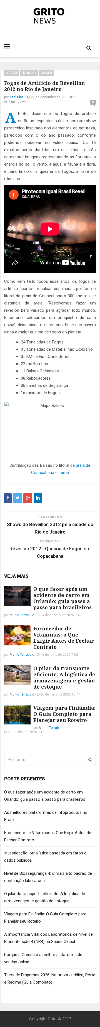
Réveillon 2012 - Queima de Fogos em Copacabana (50, 552)
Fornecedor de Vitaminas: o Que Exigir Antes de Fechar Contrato (63, 637)
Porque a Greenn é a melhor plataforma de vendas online (43, 958)
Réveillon (29, 72)
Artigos (12, 72)
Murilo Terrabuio (22, 615)
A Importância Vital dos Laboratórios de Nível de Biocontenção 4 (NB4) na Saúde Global (48, 938)
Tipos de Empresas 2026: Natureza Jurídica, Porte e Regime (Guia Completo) (49, 978)
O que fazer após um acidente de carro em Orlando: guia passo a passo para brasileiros (62, 598)
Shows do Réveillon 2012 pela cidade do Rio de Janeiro (50, 528)
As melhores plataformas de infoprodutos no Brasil (46, 816)
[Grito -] (50, 16)
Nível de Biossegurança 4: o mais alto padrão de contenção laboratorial (48, 877)
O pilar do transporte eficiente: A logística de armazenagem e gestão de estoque (64, 677)
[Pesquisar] (90, 759)
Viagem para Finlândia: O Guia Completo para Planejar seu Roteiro (64, 713)
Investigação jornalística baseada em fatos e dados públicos (45, 857)
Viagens (46, 72)
